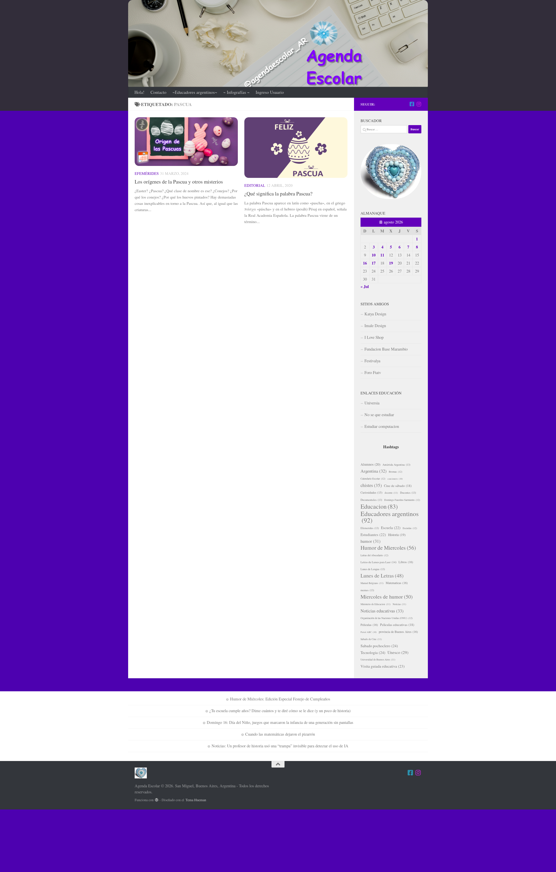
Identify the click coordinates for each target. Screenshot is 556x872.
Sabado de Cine (371, 639)
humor (371, 541)
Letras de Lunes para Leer (378, 562)
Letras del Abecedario (374, 555)
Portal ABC (369, 632)
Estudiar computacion (381, 426)
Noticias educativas (382, 611)
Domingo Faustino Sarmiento (402, 499)
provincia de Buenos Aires (398, 632)
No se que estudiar (379, 414)
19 (391, 263)
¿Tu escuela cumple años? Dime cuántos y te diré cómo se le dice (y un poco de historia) (280, 710)
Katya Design (375, 313)
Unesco (397, 652)
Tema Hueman (195, 800)
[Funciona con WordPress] (157, 800)
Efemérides (147, 173)
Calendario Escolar (373, 478)
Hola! (139, 92)
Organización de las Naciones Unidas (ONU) (387, 618)
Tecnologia (373, 652)
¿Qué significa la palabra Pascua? (278, 193)
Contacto (158, 92)
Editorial (254, 185)
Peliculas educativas (397, 624)
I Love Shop (374, 337)
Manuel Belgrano (372, 583)
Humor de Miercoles (388, 547)
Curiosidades (371, 492)
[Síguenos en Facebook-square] (411, 104)
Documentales (371, 500)
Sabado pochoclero (379, 645)
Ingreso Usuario (270, 92)
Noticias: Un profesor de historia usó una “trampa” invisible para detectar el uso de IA (280, 745)
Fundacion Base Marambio (386, 349)
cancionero (395, 478)
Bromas (395, 471)
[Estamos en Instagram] (418, 104)
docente (391, 492)
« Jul (365, 286)
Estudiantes (373, 534)
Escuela (390, 527)
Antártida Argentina (396, 465)
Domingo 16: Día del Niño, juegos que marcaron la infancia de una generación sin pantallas (280, 722)
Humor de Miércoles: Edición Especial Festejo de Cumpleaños (280, 699)
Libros (406, 562)
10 (374, 255)
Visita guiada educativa (383, 666)
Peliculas (369, 625)
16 (365, 263)
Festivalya (372, 360)
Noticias (399, 604)
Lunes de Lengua (373, 569)
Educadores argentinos (390, 516)
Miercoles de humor (387, 596)
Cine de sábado (398, 485)
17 (374, 263)
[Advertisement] (130, 839)
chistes (371, 485)
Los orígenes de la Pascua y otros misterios (179, 181)
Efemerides (370, 528)
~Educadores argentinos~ (194, 92)
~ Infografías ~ (236, 92)
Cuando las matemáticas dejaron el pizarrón (280, 734)
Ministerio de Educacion (376, 604)
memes (367, 590)
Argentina (374, 471)
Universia (371, 402)
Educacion (379, 506)
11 (382, 255)
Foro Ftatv (372, 372)
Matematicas (397, 583)
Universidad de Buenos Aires (378, 659)
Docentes (408, 493)
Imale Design (375, 325)
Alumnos (370, 464)
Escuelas (410, 528)
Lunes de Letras (382, 575)
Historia (396, 534)
